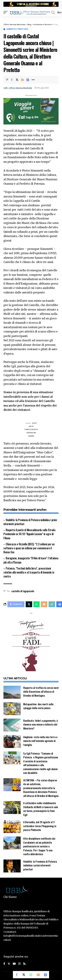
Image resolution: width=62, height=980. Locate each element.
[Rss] (24, 963)
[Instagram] (19, 963)
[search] (53, 12)
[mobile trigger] (6, 12)
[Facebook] (4, 963)
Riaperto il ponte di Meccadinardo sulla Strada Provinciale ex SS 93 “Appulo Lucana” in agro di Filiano (29, 534)
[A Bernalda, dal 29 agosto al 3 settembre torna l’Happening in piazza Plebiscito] (12, 826)
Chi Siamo (10, 897)
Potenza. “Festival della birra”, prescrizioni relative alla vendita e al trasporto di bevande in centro (28, 572)
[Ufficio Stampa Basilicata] (30, 12)
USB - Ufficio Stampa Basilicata (17, 88)
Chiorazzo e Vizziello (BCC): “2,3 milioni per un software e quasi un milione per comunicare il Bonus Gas (28, 548)
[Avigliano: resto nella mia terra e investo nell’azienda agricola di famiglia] (12, 741)
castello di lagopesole (22, 591)
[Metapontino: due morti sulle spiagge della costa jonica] (12, 708)
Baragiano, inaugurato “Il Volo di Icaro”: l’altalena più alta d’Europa (30, 560)
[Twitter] (9, 963)
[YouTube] (14, 963)
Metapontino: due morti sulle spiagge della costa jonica (38, 706)
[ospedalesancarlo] (31, 18)
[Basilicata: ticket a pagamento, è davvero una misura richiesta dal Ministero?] (12, 725)
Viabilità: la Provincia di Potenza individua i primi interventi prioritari (30, 522)
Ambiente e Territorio (17, 29)
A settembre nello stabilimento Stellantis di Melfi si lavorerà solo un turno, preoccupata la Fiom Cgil (40, 809)
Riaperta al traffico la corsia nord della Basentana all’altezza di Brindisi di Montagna (41, 691)
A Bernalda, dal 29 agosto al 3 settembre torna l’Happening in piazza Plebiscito (39, 826)
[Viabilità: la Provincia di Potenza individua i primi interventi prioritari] (12, 865)
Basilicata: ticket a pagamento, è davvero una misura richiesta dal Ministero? (40, 724)
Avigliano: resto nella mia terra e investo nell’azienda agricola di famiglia (40, 741)
